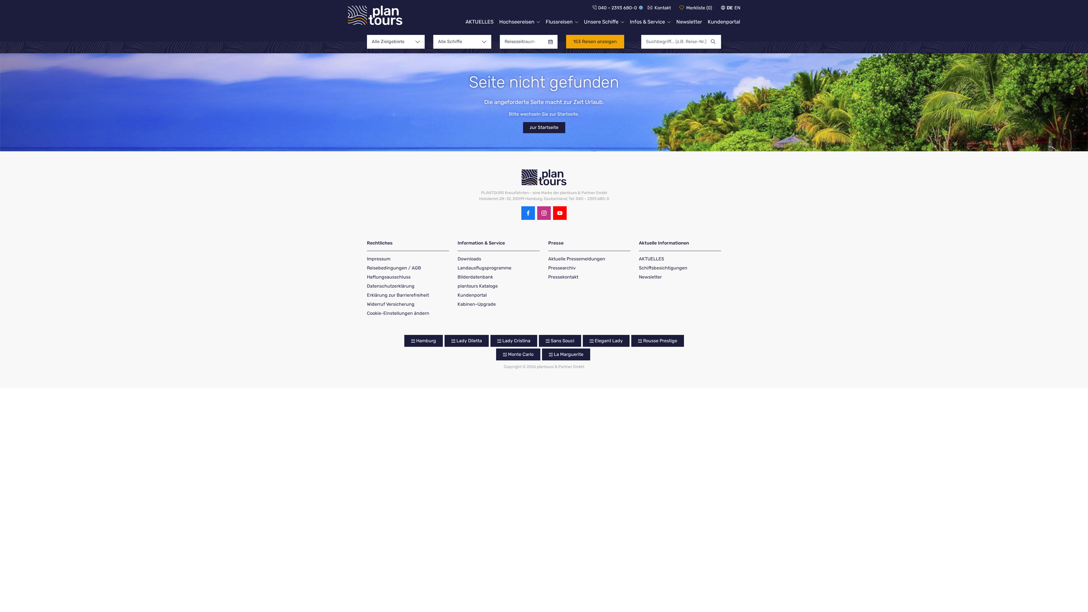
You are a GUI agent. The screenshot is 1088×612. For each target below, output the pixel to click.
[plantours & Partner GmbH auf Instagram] (544, 213)
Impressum (378, 259)
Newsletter (689, 22)
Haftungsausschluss (389, 277)
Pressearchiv (562, 268)
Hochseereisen (516, 22)
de (730, 7)
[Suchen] (715, 41)
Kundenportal (724, 22)
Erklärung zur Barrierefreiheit (398, 295)
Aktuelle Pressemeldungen (576, 259)
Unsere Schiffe (601, 22)
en (737, 7)
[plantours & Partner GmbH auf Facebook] (528, 213)
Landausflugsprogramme (484, 268)
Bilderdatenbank (475, 277)
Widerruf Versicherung (391, 304)
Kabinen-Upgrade (477, 304)
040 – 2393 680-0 (617, 7)
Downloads (469, 259)
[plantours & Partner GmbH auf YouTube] (560, 213)
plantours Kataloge (478, 286)
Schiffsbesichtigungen (663, 268)
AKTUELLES (480, 22)
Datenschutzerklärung (391, 286)
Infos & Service (647, 22)
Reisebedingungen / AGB (394, 268)
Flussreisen (559, 22)
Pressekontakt (563, 277)
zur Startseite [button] (544, 127)
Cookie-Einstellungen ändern (398, 313)
